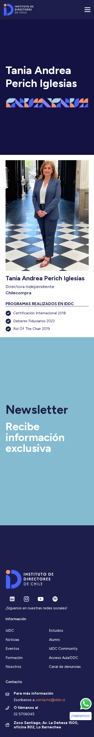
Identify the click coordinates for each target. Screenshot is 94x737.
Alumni (54, 640)
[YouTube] (40, 599)
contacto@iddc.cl (50, 700)
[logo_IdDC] (19, 10)
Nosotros (13, 667)
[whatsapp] (86, 704)
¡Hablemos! (80, 716)
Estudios (56, 630)
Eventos (12, 648)
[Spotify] (55, 599)
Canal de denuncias (65, 667)
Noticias (12, 640)
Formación (14, 658)
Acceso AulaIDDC (63, 658)
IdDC (10, 630)
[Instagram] (26, 599)
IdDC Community (63, 648)
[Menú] (87, 10)
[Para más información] (10, 694)
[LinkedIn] (12, 599)
